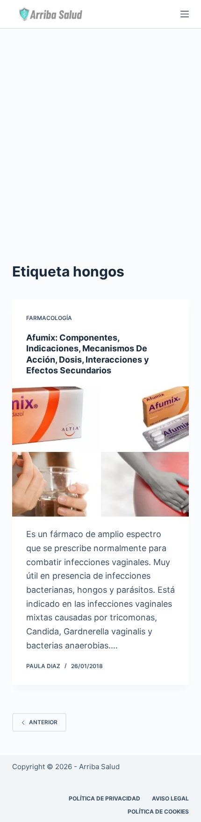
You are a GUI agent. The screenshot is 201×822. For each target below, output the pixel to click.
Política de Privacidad (104, 798)
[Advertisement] (100, 133)
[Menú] (184, 14)
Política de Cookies (158, 811)
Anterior (43, 722)
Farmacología (49, 317)
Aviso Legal (170, 798)
